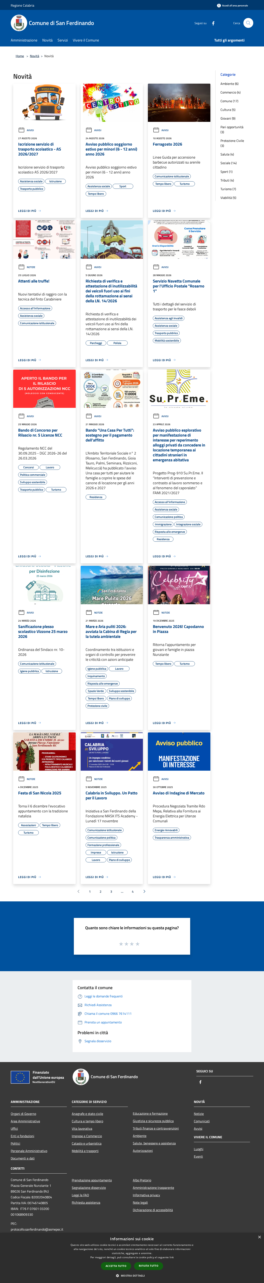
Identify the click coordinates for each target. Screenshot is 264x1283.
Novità (34, 55)
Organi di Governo (23, 1113)
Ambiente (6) (229, 83)
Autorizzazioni (143, 1150)
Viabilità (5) (228, 197)
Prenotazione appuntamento (92, 1180)
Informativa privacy (146, 1195)
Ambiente (139, 1135)
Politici (15, 1143)
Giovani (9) (227, 118)
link (172, 1257)
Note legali (140, 1202)
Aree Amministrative (25, 1121)
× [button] (259, 1237)
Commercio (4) (230, 92)
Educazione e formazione (150, 1113)
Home (20, 55)
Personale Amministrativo (29, 1150)
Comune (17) (229, 101)
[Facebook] (211, 23)
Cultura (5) (227, 109)
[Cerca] (248, 23)
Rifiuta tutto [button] (148, 1266)
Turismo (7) (228, 188)
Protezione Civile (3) (232, 143)
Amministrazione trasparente (153, 1187)
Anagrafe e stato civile (87, 1113)
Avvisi (30, 130)
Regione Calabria (22, 5)
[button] (132, 1275)
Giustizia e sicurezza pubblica (153, 1120)
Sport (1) (226, 171)
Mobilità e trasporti (85, 1150)
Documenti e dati (23, 1158)
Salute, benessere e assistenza (154, 1143)
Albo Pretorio (142, 1180)
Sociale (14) (228, 162)
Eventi (198, 1156)
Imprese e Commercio (87, 1135)
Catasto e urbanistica (86, 1143)
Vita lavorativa (82, 1128)
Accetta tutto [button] (116, 1266)
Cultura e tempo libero (87, 1121)
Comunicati (202, 1121)
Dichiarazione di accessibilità (153, 1209)
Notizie (31, 267)
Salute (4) (227, 154)
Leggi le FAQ (80, 1195)
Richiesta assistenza (86, 1202)
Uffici (14, 1128)
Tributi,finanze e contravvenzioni (156, 1128)
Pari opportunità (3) (231, 129)
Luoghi (198, 1149)
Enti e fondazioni (22, 1135)
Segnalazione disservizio (89, 1187)
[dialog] (132, 1258)
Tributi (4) (227, 180)
